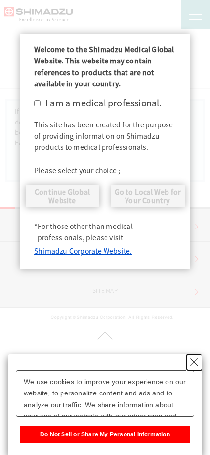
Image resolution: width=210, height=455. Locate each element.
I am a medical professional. (103, 102)
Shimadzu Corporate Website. (83, 251)
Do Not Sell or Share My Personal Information (105, 434)
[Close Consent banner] (194, 362)
